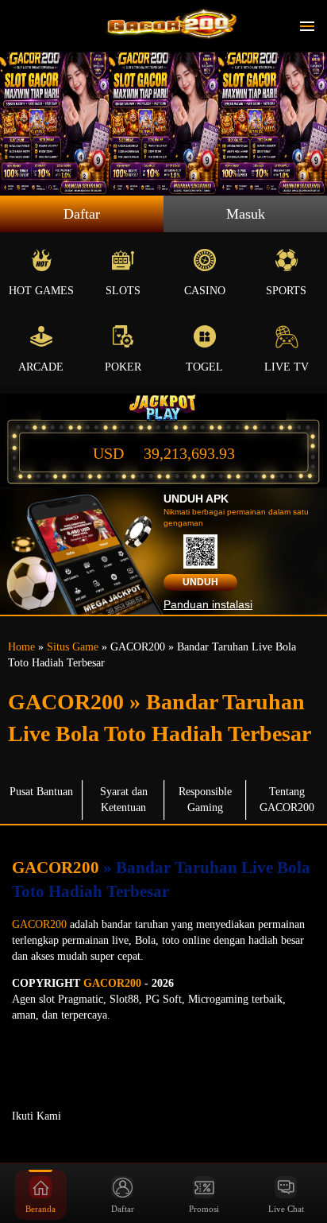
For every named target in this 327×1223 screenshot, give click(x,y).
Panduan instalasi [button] (208, 604)
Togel (204, 367)
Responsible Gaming (205, 799)
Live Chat (286, 1208)
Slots (123, 291)
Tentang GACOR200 (287, 799)
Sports (286, 291)
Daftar (81, 214)
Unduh (200, 582)
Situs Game (72, 647)
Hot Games (41, 291)
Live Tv (286, 367)
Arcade (40, 367)
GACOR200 (57, 867)
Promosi (204, 1208)
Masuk (245, 214)
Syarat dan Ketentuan (124, 799)
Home (21, 647)
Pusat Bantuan (41, 792)
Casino (204, 291)
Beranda (40, 1208)
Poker (123, 367)
